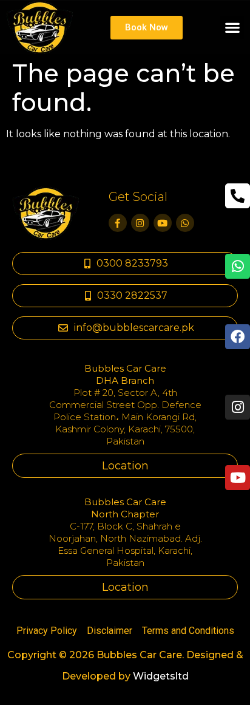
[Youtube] (163, 223)
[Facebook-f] (118, 223)
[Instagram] (140, 223)
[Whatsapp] (185, 223)
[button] (232, 27)
